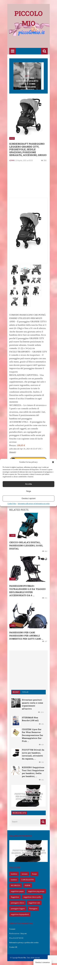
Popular (25, 692)
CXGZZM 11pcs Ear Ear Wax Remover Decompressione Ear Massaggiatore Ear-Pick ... (32, 735)
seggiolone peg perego (36, 891)
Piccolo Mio (22, 958)
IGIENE (27, 885)
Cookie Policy (12, 503)
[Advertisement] (33, 42)
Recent (16, 692)
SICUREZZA (15, 885)
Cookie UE (13, 947)
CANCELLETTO (27, 880)
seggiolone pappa (17, 891)
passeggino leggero (18, 909)
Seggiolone (15, 897)
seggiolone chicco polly (32, 897)
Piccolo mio (28, 18)
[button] (53, 462)
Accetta (28, 484)
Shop (12, 138)
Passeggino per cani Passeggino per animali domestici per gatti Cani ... (26, 635)
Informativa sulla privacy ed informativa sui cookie (34, 503)
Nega (28, 491)
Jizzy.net (23, 933)
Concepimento (27, 74)
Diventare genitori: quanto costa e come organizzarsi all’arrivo (27, 84)
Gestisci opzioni (28, 498)
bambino (14, 874)
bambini (14, 880)
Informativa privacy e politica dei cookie (24, 942)
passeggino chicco (17, 903)
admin (11, 160)
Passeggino (33, 909)
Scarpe (34, 874)
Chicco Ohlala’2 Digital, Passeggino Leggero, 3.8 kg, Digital (26, 545)
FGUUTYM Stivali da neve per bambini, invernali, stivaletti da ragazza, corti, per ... (28, 798)
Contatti (12, 929)
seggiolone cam (34, 903)
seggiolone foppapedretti (20, 914)
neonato (25, 874)
